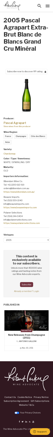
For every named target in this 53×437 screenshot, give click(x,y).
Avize (7, 142)
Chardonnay (10, 153)
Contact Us (10, 397)
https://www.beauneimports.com (20, 207)
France (8, 136)
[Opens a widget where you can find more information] (40, 432)
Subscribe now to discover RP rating (26, 71)
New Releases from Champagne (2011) (26, 336)
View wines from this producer (17, 126)
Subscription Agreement (16, 401)
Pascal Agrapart (15, 123)
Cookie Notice (25, 397)
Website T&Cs (26, 405)
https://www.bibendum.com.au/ (19, 192)
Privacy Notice (41, 397)
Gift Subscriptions (40, 401)
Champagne (21, 136)
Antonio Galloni (28, 341)
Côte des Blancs (38, 136)
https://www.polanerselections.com (22, 223)
